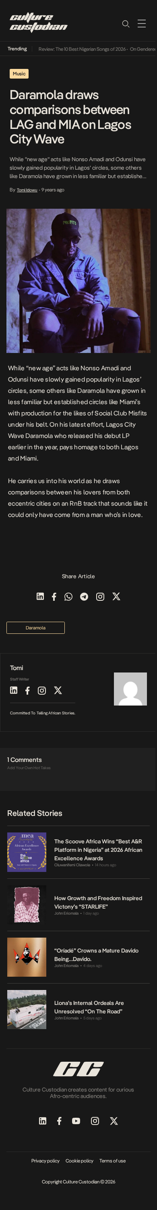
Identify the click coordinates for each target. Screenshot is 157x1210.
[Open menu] (141, 23)
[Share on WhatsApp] (68, 597)
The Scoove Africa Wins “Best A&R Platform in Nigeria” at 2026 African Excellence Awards (98, 849)
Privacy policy (45, 1161)
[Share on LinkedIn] (40, 597)
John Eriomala (66, 913)
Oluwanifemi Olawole (72, 865)
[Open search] (125, 23)
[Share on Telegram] (84, 597)
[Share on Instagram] (100, 597)
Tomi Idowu (27, 189)
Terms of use (112, 1161)
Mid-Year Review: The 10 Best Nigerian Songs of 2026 (68, 49)
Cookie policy (79, 1161)
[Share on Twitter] (116, 597)
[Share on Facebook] (54, 597)
